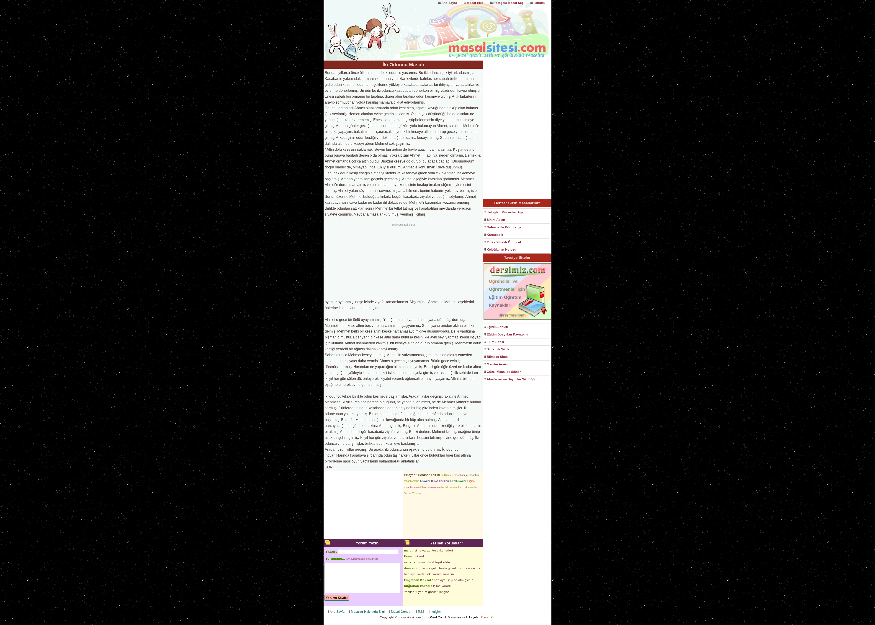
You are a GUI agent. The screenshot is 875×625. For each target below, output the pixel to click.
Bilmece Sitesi (498, 356)
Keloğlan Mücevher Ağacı (506, 212)
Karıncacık (495, 234)
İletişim (539, 3)
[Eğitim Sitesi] (517, 319)
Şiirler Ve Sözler (499, 349)
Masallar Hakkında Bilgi (368, 611)
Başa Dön (488, 617)
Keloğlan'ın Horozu (501, 249)
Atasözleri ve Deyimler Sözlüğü (511, 379)
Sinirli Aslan (496, 219)
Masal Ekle (475, 3)
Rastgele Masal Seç (508, 3)
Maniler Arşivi (497, 364)
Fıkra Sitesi (495, 342)
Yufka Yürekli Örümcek (504, 242)
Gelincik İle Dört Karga (504, 227)
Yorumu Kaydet (336, 598)
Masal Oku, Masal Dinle (369, 26)
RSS (421, 611)
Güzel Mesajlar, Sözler (504, 371)
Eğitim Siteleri (497, 327)
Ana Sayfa (449, 3)
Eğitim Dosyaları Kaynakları (508, 334)
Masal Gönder (401, 611)
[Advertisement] (403, 261)
